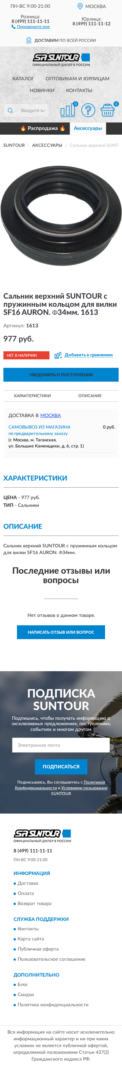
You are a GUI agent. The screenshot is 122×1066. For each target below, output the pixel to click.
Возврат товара (35, 903)
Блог (23, 985)
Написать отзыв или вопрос (61, 632)
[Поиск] (10, 110)
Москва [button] (50, 415)
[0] (107, 110)
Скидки (26, 995)
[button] (31, 26)
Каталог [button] (23, 79)
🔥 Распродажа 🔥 (43, 128)
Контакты (79, 90)
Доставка (28, 883)
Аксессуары (88, 128)
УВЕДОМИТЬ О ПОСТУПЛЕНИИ (61, 375)
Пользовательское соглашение (51, 959)
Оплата (26, 893)
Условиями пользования (84, 788)
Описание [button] (90, 396)
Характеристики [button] (32, 396)
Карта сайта (31, 939)
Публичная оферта (38, 949)
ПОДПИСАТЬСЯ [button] (61, 767)
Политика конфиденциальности (53, 1005)
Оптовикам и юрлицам (77, 79)
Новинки (42, 90)
